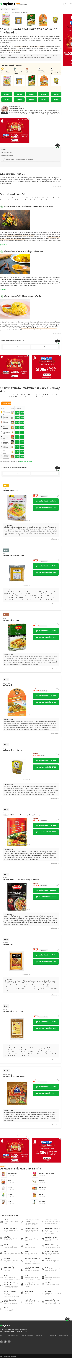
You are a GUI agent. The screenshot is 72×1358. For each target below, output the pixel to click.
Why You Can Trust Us (6, 152)
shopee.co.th (27, 520)
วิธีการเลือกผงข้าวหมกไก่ (7, 155)
